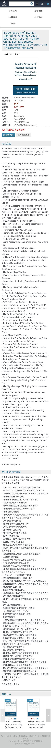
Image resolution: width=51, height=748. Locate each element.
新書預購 (38, 10)
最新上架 (13, 10)
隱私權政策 (42, 736)
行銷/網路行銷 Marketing (25, 125)
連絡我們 (32, 736)
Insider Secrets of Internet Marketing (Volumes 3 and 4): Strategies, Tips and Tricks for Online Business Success (14, 728)
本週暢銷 (13, 17)
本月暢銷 (38, 17)
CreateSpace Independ (24, 97)
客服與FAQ (23, 736)
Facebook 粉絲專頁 (9, 736)
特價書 (13, 23)
